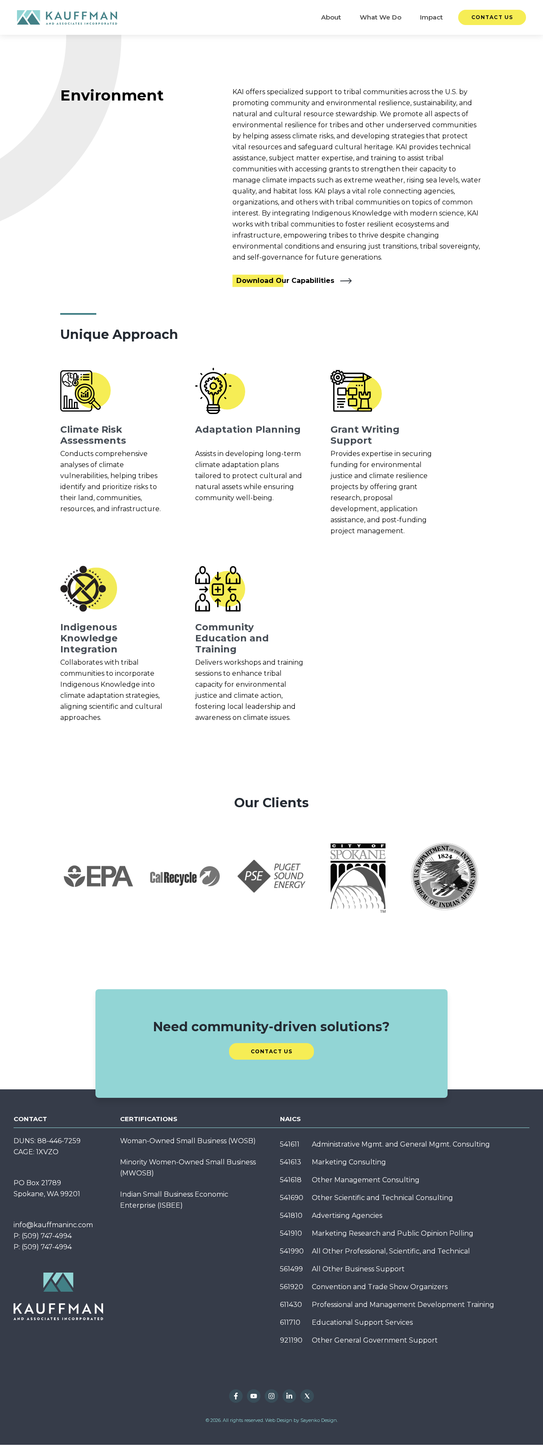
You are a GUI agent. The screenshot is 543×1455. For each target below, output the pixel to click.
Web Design (278, 1420)
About (331, 17)
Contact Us (491, 17)
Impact (431, 17)
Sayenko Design (318, 1420)
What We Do (380, 17)
